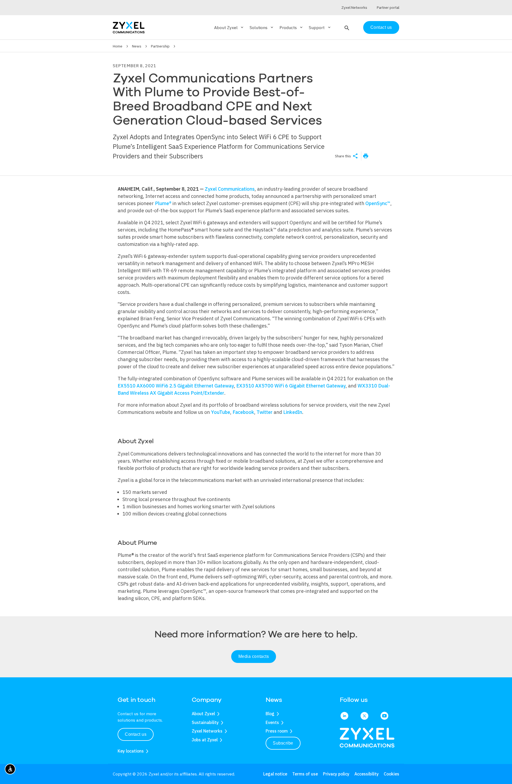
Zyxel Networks (207, 731)
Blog (270, 713)
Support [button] (320, 27)
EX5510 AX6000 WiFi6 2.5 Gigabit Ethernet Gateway (176, 386)
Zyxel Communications (230, 189)
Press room (277, 731)
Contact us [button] (135, 734)
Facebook (243, 412)
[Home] (129, 27)
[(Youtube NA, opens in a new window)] (384, 716)
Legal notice (275, 774)
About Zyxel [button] (229, 27)
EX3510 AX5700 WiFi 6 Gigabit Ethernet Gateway (291, 386)
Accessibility (366, 774)
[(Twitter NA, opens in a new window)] (364, 716)
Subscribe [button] (283, 743)
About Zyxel (203, 713)
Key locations (131, 751)
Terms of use (305, 774)
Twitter (265, 412)
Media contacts (253, 656)
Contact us (381, 27)
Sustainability (205, 722)
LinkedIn (292, 412)
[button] (346, 27)
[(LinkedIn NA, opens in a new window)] (344, 716)
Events (272, 722)
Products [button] (291, 27)
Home (117, 46)
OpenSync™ (377, 203)
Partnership (160, 46)
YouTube (220, 412)
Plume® (163, 203)
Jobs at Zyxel (205, 739)
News (136, 46)
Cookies (391, 774)
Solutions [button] (262, 27)
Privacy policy (336, 774)
